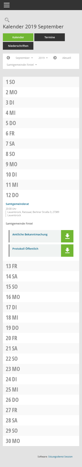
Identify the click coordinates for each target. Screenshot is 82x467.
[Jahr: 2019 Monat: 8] (8, 57)
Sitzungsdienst (60, 456)
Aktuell (66, 58)
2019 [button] (42, 58)
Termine (49, 37)
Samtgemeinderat (17, 204)
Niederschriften (18, 46)
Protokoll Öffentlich (25, 248)
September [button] (23, 58)
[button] (67, 236)
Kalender (18, 37)
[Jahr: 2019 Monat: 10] (55, 57)
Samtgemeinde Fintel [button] (21, 64)
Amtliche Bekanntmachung (29, 234)
